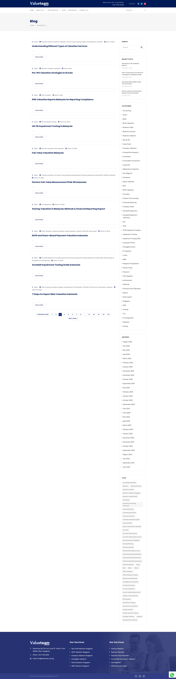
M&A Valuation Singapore (80, 666)
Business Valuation (60, 42)
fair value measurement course (132, 537)
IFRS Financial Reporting (130, 578)
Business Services (47, 42)
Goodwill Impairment (48, 258)
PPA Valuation (77, 287)
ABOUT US (40, 10)
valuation (139, 616)
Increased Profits (129, 243)
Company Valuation (48, 175)
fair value (125, 530)
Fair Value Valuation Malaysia (48, 152)
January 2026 (128, 367)
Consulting (126, 500)
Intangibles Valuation (79, 659)
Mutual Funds (127, 268)
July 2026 (126, 346)
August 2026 (127, 342)
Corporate (126, 165)
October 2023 (128, 400)
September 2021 (128, 463)
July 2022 (126, 459)
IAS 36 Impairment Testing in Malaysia (52, 126)
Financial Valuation (128, 564)
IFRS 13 (136, 568)
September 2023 (129, 404)
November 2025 (128, 375)
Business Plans (128, 127)
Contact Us (83, 10)
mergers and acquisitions (130, 595)
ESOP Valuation (47, 231)
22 (103, 314)
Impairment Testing (50, 122)
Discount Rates (127, 523)
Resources (72, 10)
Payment (79, 231)
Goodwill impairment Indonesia (64, 258)
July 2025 (126, 388)
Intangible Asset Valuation (130, 582)
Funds (138, 564)
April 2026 (126, 354)
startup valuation (128, 609)
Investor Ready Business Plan (131, 592)
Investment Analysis (129, 585)
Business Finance (136, 486)
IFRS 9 (130, 568)
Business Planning (117, 652)
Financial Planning (128, 544)
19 (89, 314)
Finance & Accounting (74, 42)
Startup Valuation (117, 649)
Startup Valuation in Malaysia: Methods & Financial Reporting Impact (68, 208)
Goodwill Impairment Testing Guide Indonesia (56, 264)
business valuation (128, 489)
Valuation (100, 42)
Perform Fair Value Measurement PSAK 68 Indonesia (59, 182)
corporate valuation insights (131, 519)
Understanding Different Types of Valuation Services (59, 46)
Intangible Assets (129, 247)
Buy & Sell (126, 140)
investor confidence (129, 589)
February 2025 (128, 392)
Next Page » (73, 318)
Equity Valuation (70, 231)
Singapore (126, 301)
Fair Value (58, 175)
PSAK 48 (106, 175)
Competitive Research (131, 152)
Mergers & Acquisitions (88, 42)
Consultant (127, 157)
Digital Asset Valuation (131, 169)
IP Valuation (127, 251)
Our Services (53, 10)
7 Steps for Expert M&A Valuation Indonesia (54, 294)
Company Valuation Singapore (82, 655)
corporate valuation (128, 516)
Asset (125, 115)
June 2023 (126, 413)
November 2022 (128, 442)
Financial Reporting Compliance (132, 554)
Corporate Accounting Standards (129, 504)
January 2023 (128, 434)
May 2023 (126, 417)
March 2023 (127, 425)
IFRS (43, 95)
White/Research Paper (119, 666)
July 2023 (126, 408)
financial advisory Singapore (131, 540)
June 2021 (126, 467)
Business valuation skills (130, 496)
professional (127, 280)
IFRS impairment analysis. (132, 230)
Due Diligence (127, 173)
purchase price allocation (130, 606)
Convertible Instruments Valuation (123, 659)
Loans (125, 255)
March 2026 (127, 358)
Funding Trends (128, 207)
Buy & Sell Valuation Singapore (82, 649)
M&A (105, 258)
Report (125, 293)
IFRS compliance (128, 571)
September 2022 (129, 450)
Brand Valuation (128, 123)
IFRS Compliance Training (130, 575)
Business (125, 486)
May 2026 (126, 350)
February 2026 (128, 363)
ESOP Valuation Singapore (81, 652)
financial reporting (128, 547)
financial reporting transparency (132, 561)
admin (36, 42)
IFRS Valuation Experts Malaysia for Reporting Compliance (63, 99)
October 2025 (128, 379)
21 (99, 314)
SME (124, 305)
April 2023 (126, 421)
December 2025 (128, 371)
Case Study (127, 144)
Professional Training (129, 602)
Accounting (127, 111)
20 (94, 314)
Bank (124, 119)
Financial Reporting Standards (132, 557)
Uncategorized (46, 204)
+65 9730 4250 (118, 5)
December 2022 (128, 438)
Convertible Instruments (131, 161)
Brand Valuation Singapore (81, 662)
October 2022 (128, 446)
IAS (43, 122)
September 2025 (129, 383)
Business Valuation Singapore (131, 493)
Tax (124, 314)
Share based (93, 231)
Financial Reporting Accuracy (131, 550)
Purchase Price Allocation (97, 287)
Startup (125, 309)
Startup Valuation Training (130, 613)
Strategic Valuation (128, 616)
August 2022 (127, 454)
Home (32, 10)
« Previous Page (43, 314)
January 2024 (128, 396)
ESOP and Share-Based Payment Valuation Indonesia (60, 235)
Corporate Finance (128, 509)
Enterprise (126, 177)
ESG (124, 186)
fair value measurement (130, 533)
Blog (64, 10)
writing (125, 326)
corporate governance (129, 512)
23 (108, 314)
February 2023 (128, 429)
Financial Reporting (67, 175)
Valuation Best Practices (130, 620)
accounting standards (129, 482)
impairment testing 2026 (95, 175)
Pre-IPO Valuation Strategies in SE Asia (52, 72)
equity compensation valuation (132, 526)
